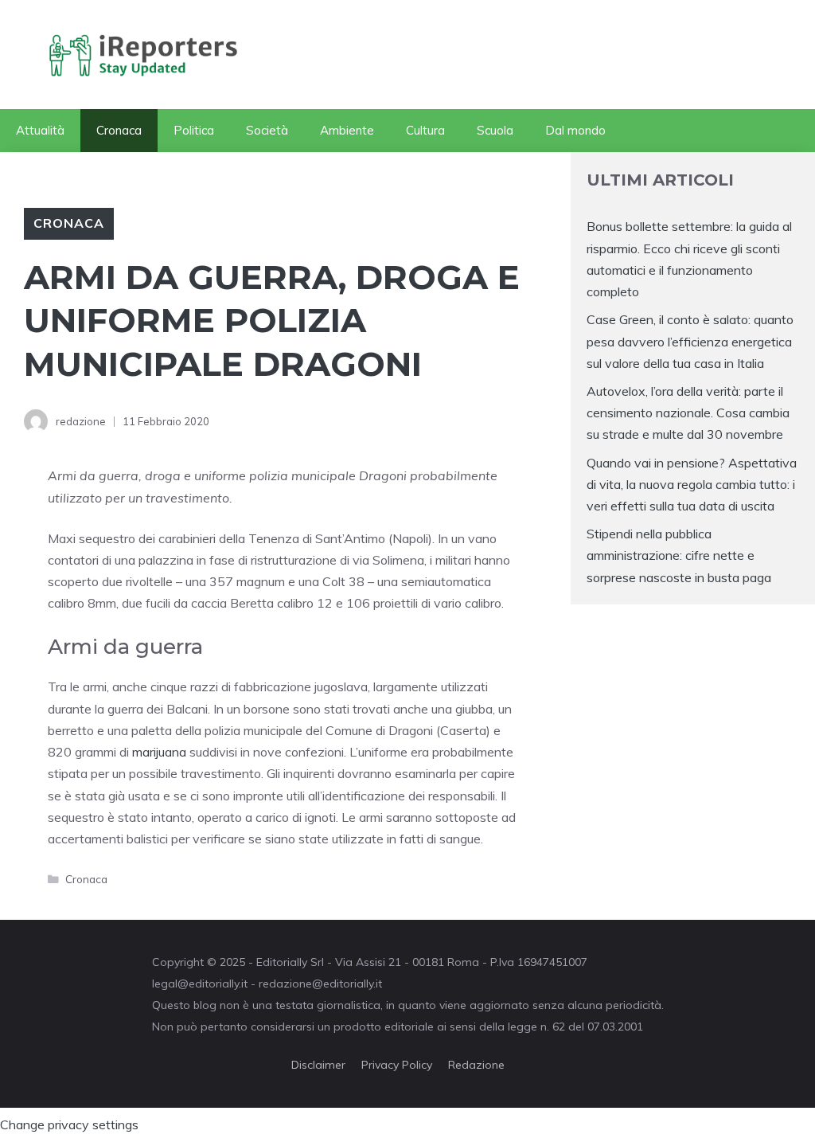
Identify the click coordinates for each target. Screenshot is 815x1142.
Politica (194, 130)
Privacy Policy (396, 1065)
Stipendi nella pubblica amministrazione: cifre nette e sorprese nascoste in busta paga (679, 555)
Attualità (40, 130)
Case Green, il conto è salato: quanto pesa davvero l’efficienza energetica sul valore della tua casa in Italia (690, 340)
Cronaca (119, 130)
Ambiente (347, 130)
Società (267, 130)
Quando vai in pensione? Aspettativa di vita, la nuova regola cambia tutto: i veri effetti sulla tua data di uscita (692, 484)
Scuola (495, 130)
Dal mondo (575, 130)
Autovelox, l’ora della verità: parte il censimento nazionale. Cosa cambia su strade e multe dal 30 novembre (688, 412)
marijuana (157, 752)
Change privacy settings (69, 1124)
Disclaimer (318, 1065)
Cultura (425, 130)
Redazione (476, 1065)
